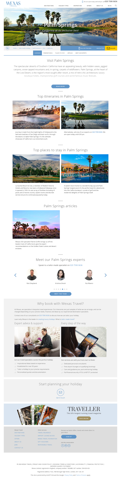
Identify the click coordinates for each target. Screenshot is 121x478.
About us (17, 442)
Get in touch (60, 398)
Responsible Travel (45, 445)
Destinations (19, 433)
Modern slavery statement (60, 466)
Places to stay (60, 53)
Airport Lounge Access (46, 436)
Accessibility (81, 464)
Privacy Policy (68, 475)
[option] (31, 276)
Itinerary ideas (48, 53)
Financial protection (95, 464)
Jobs (16, 445)
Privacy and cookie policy (42, 464)
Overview (37, 53)
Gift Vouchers (43, 442)
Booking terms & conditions (64, 464)
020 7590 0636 (76, 265)
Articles (70, 53)
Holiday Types (19, 436)
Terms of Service (81, 475)
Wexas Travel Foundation (47, 439)
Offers (16, 439)
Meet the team (60, 294)
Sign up (69, 437)
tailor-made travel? (68, 319)
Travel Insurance (44, 433)
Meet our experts (81, 53)
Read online (83, 418)
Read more (60, 86)
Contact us (18, 448)
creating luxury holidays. (47, 319)
